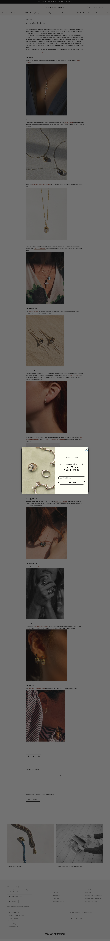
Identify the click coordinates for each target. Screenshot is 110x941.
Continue (72, 483)
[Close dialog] (86, 449)
